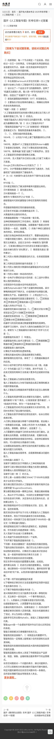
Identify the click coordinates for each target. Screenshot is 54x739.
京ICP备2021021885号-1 (27, 732)
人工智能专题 (11, 26)
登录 (40, 32)
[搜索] (39, 4)
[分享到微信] (5, 698)
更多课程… (10, 677)
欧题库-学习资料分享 (6, 4)
